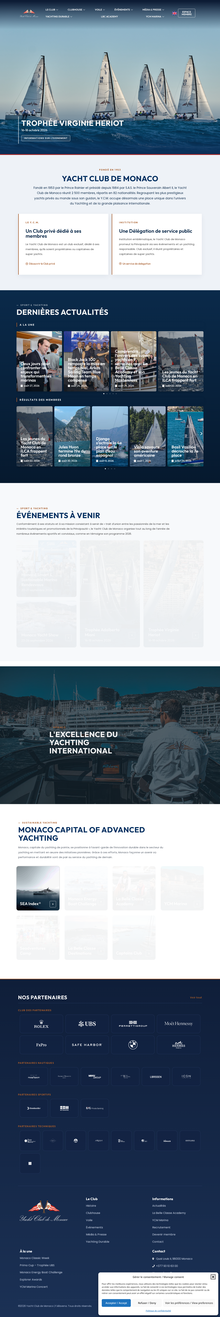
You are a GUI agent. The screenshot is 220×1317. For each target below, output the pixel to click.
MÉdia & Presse (151, 9)
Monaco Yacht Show (39, 634)
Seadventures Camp (33, 951)
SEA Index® (30, 903)
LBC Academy (109, 16)
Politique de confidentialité (158, 1310)
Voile (98, 9)
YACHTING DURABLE (57, 16)
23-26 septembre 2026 (37, 640)
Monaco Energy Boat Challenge (82, 901)
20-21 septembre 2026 (37, 590)
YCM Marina (175, 903)
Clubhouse (75, 9)
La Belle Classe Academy (130, 901)
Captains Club (129, 953)
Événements (122, 9)
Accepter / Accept (116, 1303)
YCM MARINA (153, 16)
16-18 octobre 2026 (98, 640)
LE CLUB (50, 9)
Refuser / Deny (147, 1303)
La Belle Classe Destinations (82, 951)
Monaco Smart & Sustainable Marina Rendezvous (39, 579)
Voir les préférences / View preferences (189, 1303)
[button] (213, 1277)
